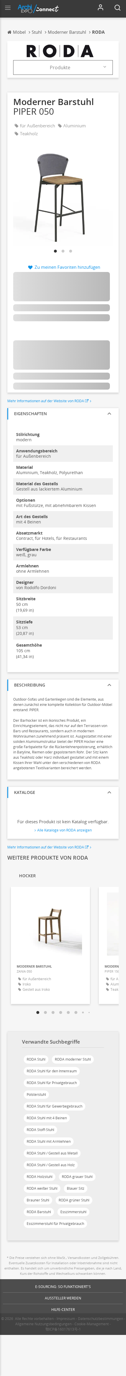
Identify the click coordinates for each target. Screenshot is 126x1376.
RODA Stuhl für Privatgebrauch (52, 1082)
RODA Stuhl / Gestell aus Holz (51, 1164)
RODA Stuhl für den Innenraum (52, 1071)
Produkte (60, 67)
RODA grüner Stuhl (74, 1200)
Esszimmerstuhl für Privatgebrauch (55, 1223)
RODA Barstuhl (39, 1211)
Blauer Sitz (75, 1188)
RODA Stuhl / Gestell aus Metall (52, 1153)
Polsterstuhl (36, 1094)
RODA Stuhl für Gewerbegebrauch (54, 1106)
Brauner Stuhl (38, 1200)
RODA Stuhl (36, 1059)
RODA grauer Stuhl (77, 1176)
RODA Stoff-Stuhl (40, 1129)
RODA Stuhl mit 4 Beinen (47, 1117)
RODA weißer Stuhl (42, 1188)
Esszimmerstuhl (73, 1211)
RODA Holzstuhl (39, 1176)
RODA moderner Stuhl (73, 1059)
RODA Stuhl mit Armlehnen (49, 1141)
